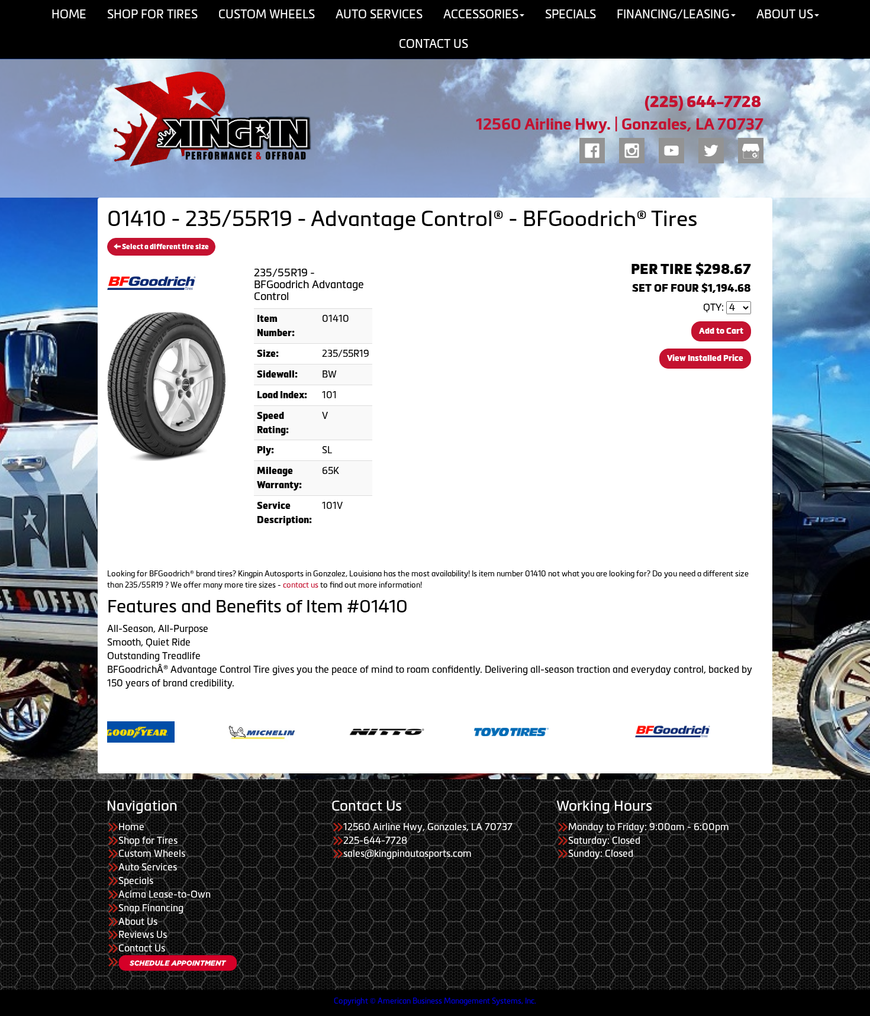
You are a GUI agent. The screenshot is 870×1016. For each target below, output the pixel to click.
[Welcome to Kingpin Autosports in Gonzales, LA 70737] (210, 119)
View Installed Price (705, 358)
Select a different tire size (165, 247)
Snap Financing (150, 907)
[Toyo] (435, 730)
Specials (135, 880)
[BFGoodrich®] (596, 730)
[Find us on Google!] (750, 148)
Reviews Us (142, 934)
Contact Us (433, 43)
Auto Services (147, 867)
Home (131, 826)
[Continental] (721, 730)
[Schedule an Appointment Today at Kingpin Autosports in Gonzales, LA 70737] (177, 963)
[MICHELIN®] (185, 730)
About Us (137, 921)
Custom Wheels (151, 853)
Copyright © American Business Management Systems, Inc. (435, 1000)
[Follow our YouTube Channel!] (671, 148)
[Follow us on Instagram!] (632, 148)
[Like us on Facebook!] (592, 148)
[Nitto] (310, 730)
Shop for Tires (148, 840)
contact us (300, 584)
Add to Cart (721, 331)
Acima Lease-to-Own (164, 894)
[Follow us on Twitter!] (711, 148)
